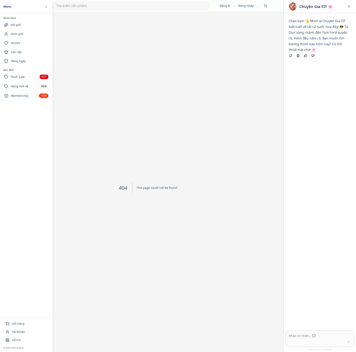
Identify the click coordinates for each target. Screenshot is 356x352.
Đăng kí (225, 6)
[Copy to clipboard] (298, 56)
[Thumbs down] (313, 56)
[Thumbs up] (305, 56)
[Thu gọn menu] (46, 6)
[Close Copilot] (349, 6)
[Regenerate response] (291, 56)
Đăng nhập (246, 6)
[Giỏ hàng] (265, 5)
